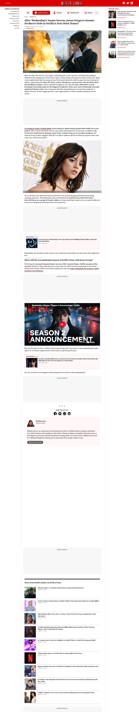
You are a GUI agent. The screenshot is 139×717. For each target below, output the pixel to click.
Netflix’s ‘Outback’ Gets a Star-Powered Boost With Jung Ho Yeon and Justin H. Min (66, 645)
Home (8, 3)
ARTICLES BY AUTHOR (35, 442)
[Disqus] (62, 474)
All (28, 13)
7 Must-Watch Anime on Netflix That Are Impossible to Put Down (60, 606)
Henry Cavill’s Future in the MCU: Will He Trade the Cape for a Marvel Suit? (126, 43)
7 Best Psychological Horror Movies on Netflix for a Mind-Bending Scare (126, 23)
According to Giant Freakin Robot (37, 128)
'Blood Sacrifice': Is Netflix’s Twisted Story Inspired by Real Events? (61, 540)
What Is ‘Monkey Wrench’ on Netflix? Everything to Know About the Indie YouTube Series (68, 619)
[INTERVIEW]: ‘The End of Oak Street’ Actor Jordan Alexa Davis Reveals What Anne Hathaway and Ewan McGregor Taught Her (127, 33)
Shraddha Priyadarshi (123, 57)
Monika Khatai (121, 27)
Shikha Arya (30, 28)
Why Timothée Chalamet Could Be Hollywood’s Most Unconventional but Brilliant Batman (127, 13)
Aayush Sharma (122, 37)
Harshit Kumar (122, 17)
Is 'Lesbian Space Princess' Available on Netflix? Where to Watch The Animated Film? (67, 593)
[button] (100, 72)
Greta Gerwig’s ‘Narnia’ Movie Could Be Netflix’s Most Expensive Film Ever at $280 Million (68, 553)
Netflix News (33, 16)
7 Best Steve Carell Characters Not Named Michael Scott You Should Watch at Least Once (127, 53)
